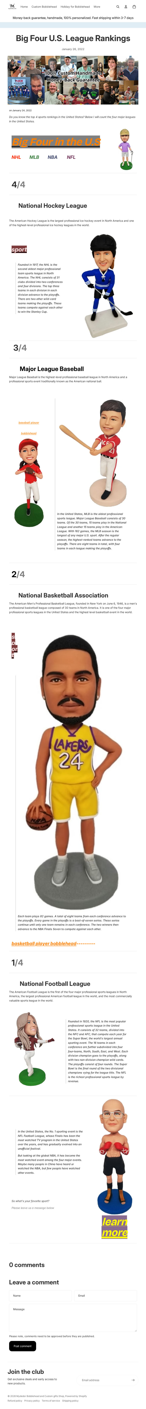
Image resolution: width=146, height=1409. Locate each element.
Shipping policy (70, 1400)
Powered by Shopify (76, 1396)
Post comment (23, 1346)
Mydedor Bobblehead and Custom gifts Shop (40, 1396)
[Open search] (118, 6)
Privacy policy (32, 1400)
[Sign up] (133, 1380)
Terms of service (51, 1400)
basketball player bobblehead (44, 943)
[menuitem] (97, 6)
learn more (114, 1227)
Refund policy (15, 1400)
